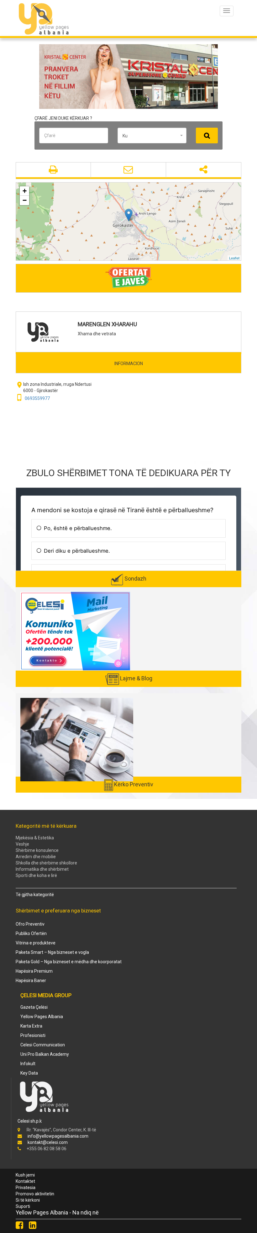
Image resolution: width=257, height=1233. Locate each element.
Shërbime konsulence (37, 850)
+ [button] (25, 191)
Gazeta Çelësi (34, 1007)
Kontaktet (25, 1181)
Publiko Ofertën (31, 933)
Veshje (22, 844)
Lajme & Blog (136, 678)
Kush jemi (25, 1174)
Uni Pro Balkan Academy (44, 1054)
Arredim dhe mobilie (36, 856)
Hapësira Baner (31, 980)
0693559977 (37, 398)
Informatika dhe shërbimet (42, 869)
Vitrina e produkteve (35, 942)
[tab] (128, 363)
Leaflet (234, 257)
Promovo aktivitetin (35, 1193)
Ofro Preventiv (30, 924)
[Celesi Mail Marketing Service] (75, 630)
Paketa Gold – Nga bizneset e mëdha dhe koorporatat (69, 961)
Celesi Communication (42, 1044)
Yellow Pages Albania (41, 1016)
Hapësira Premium (34, 971)
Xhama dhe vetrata (97, 333)
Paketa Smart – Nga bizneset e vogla (52, 952)
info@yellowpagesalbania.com (58, 1136)
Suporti (23, 1206)
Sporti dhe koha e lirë (36, 875)
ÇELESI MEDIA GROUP (45, 995)
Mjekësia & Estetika (35, 837)
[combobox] (152, 135)
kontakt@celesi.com (48, 1142)
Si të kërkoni (28, 1200)
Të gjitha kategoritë (35, 894)
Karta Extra (31, 1025)
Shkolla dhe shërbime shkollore (46, 862)
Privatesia (25, 1187)
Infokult (27, 1063)
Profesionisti (32, 1035)
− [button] (25, 200)
